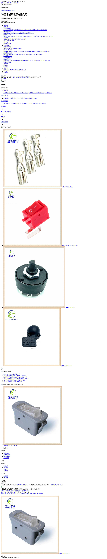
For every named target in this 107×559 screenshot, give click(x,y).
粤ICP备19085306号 (22, 484)
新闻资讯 (22, 490)
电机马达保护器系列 (8, 40)
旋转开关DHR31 (7, 49)
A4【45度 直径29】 (38, 54)
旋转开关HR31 (7, 46)
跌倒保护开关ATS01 (20, 39)
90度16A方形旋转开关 (29, 30)
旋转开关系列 (6, 28)
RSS (58, 484)
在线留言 (9, 2)
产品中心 (5, 27)
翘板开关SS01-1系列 (6, 493)
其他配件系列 (6, 43)
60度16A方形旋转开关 (41, 30)
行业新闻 (10, 69)
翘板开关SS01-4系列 (27, 493)
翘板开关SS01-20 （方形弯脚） (31, 36)
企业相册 (5, 477)
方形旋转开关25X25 (19, 60)
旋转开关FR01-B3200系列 (43, 60)
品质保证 (5, 66)
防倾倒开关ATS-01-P (66, 365)
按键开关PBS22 (30, 33)
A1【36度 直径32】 (8, 54)
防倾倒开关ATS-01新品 (9, 39)
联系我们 (3, 2)
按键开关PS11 (22, 33)
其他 (24, 69)
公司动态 (5, 69)
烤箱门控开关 (6, 33)
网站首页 (5, 25)
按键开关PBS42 (15, 33)
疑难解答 (15, 69)
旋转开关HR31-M (16, 48)
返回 (2, 78)
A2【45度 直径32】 (8, 30)
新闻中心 (5, 68)
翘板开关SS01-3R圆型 (17, 36)
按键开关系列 (6, 31)
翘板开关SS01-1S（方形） (46, 36)
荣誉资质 (5, 65)
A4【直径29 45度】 (70, 307)
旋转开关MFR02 (7, 56)
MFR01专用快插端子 (67, 186)
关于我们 (8, 490)
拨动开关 (5, 42)
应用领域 (5, 63)
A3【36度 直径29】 (28, 54)
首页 (14, 77)
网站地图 (16, 2)
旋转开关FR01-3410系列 (30, 60)
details (15, 445)
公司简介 (5, 71)
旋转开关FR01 (7, 59)
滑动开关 (3, 116)
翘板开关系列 (6, 34)
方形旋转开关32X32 (19, 30)
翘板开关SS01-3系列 (16, 493)
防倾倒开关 (6, 37)
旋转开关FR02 (7, 62)
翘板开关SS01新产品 (8, 445)
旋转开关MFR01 (7, 53)
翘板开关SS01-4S (7, 36)
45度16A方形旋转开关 (20, 51)
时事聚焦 (20, 69)
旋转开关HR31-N (7, 48)
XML (61, 484)
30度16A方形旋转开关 (9, 51)
